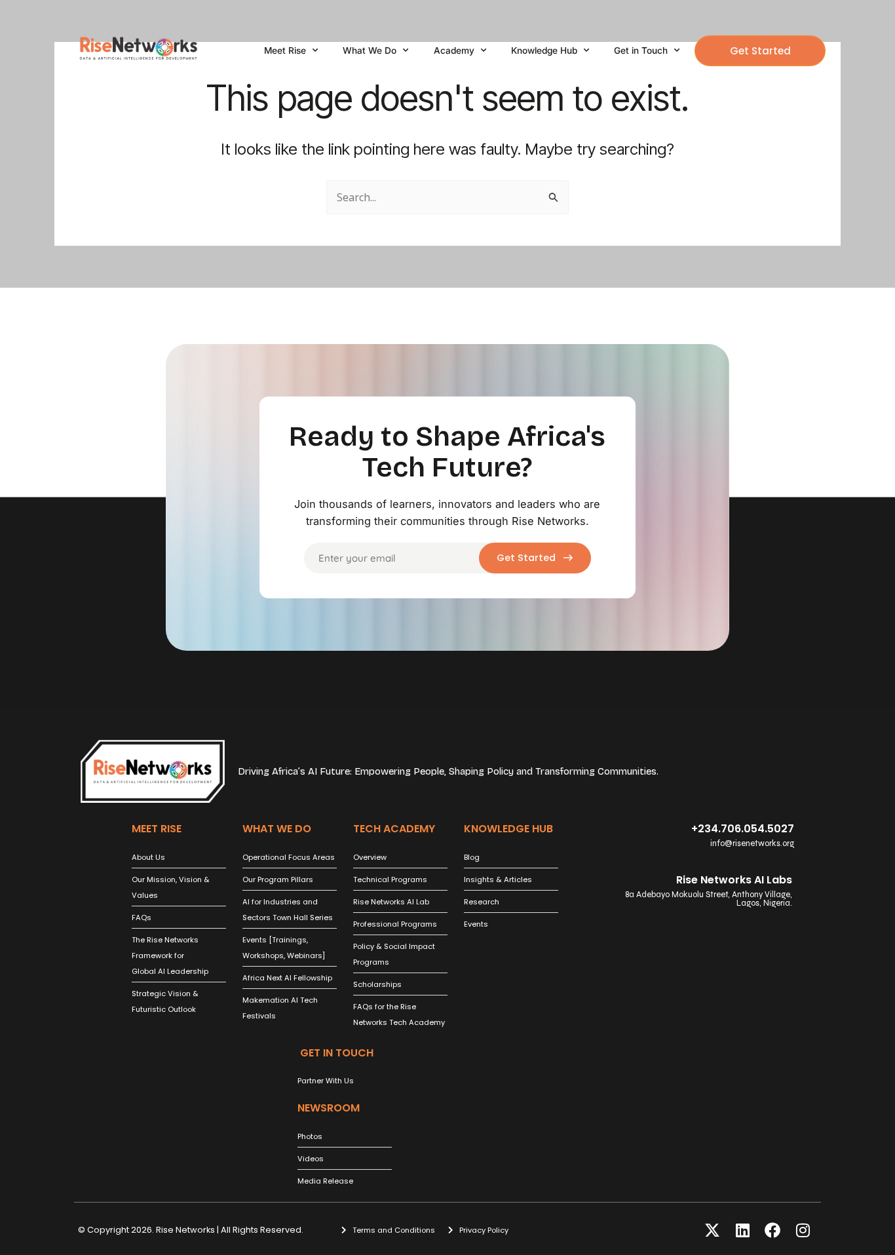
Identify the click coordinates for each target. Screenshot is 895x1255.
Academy (454, 50)
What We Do (369, 50)
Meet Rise (285, 50)
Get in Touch (641, 50)
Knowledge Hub (544, 50)
